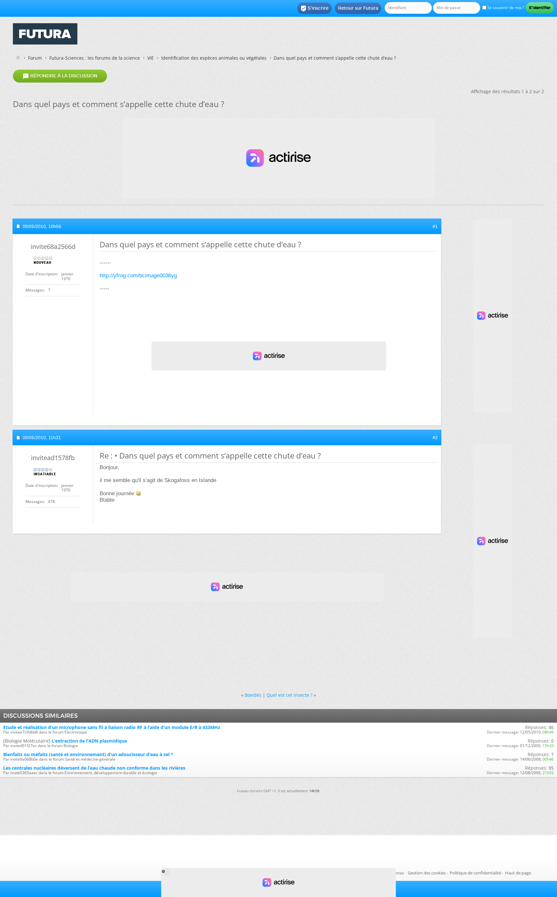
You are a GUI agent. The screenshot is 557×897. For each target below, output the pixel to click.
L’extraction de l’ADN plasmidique (89, 741)
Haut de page (518, 873)
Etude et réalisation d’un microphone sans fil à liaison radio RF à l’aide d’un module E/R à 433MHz (111, 727)
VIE (150, 58)
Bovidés (253, 695)
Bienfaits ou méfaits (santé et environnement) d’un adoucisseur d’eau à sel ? (88, 754)
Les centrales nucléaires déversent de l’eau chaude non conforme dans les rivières (94, 768)
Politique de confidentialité (475, 873)
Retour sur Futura (358, 8)
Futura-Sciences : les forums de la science (94, 58)
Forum (35, 58)
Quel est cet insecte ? (289, 695)
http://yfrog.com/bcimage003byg (138, 275)
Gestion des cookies (427, 873)
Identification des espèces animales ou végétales (214, 58)
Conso (398, 873)
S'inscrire (314, 8)
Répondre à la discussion (60, 76)
